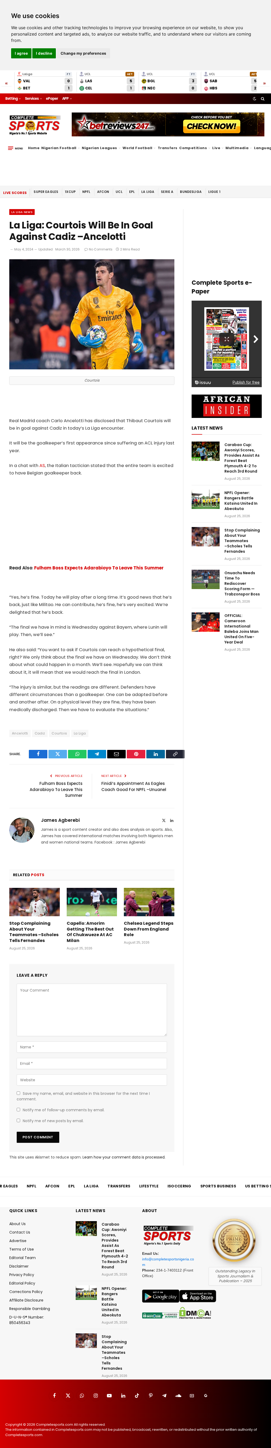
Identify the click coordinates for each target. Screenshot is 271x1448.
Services (32, 98)
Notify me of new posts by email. (53, 1120)
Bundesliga (191, 191)
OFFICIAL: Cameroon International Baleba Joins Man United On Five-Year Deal (241, 629)
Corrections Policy (26, 1291)
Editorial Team (22, 1257)
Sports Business (218, 1186)
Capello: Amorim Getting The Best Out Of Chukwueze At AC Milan (90, 932)
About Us (17, 1223)
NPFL (86, 191)
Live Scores (15, 192)
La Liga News (22, 212)
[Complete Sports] (35, 125)
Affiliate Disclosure (26, 1300)
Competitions (193, 147)
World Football (137, 147)
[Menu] (15, 148)
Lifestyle (149, 1186)
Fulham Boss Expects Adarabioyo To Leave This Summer (99, 568)
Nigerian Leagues (99, 147)
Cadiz (40, 733)
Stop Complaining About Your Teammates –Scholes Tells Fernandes (33, 932)
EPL (132, 191)
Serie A (167, 191)
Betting (11, 98)
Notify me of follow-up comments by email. (64, 1110)
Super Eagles (46, 191)
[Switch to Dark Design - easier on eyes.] (255, 99)
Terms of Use (21, 1249)
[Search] (262, 98)
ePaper (52, 98)
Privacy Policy (21, 1274)
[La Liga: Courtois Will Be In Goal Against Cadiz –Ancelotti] (91, 368)
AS (42, 466)
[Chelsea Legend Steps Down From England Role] (149, 902)
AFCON (103, 191)
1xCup (70, 191)
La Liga (147, 191)
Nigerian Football (58, 147)
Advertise (17, 1240)
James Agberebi (60, 820)
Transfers (168, 147)
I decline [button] (44, 53)
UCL (119, 191)
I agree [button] (21, 53)
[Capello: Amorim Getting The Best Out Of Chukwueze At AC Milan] (92, 902)
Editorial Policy (22, 1283)
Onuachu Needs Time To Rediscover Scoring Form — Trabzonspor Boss (242, 583)
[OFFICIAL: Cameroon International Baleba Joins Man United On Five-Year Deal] (206, 622)
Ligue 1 (214, 191)
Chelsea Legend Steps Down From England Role (148, 929)
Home (34, 147)
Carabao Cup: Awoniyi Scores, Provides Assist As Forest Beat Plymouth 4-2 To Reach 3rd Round (242, 458)
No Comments (100, 249)
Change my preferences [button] (83, 53)
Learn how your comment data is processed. (124, 1157)
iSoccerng (179, 1186)
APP (65, 98)
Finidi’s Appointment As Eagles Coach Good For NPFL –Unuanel (133, 786)
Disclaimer (19, 1266)
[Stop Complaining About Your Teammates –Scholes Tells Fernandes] (34, 902)
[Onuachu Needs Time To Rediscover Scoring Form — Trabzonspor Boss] (206, 579)
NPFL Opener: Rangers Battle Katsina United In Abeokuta (241, 500)
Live (216, 147)
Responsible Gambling (29, 1308)
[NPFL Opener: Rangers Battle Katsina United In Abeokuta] (206, 499)
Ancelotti (20, 733)
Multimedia (237, 147)
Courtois (59, 733)
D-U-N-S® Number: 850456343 (26, 1320)
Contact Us (19, 1232)
